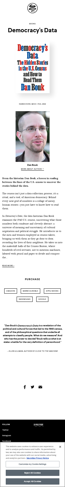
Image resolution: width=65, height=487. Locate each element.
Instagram (6, 435)
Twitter (5, 430)
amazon (10, 291)
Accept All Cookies (32, 481)
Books (32, 24)
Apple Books (52, 291)
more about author (31, 169)
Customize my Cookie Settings (32, 464)
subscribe (39, 424)
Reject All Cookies (32, 473)
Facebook (6, 441)
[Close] (60, 446)
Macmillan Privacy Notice (38, 458)
